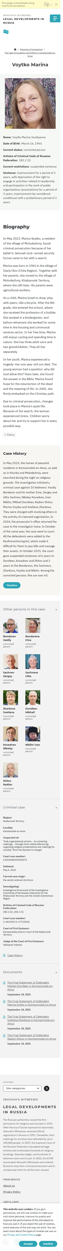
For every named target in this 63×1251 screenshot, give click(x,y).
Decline (48, 1243)
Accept (28, 1243)
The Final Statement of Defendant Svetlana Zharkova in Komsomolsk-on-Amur (31, 1020)
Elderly (11, 434)
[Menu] (55, 18)
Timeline (12, 585)
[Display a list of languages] (48, 4)
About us (9, 1185)
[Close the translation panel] (56, 4)
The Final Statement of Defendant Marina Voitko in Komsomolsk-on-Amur (31, 1003)
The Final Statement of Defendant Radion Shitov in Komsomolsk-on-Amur (31, 1037)
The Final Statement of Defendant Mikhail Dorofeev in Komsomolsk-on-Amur (30, 986)
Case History (15, 955)
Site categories (15, 1088)
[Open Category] (46, 1088)
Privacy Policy (11, 1191)
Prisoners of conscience (31, 49)
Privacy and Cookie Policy (21, 1234)
